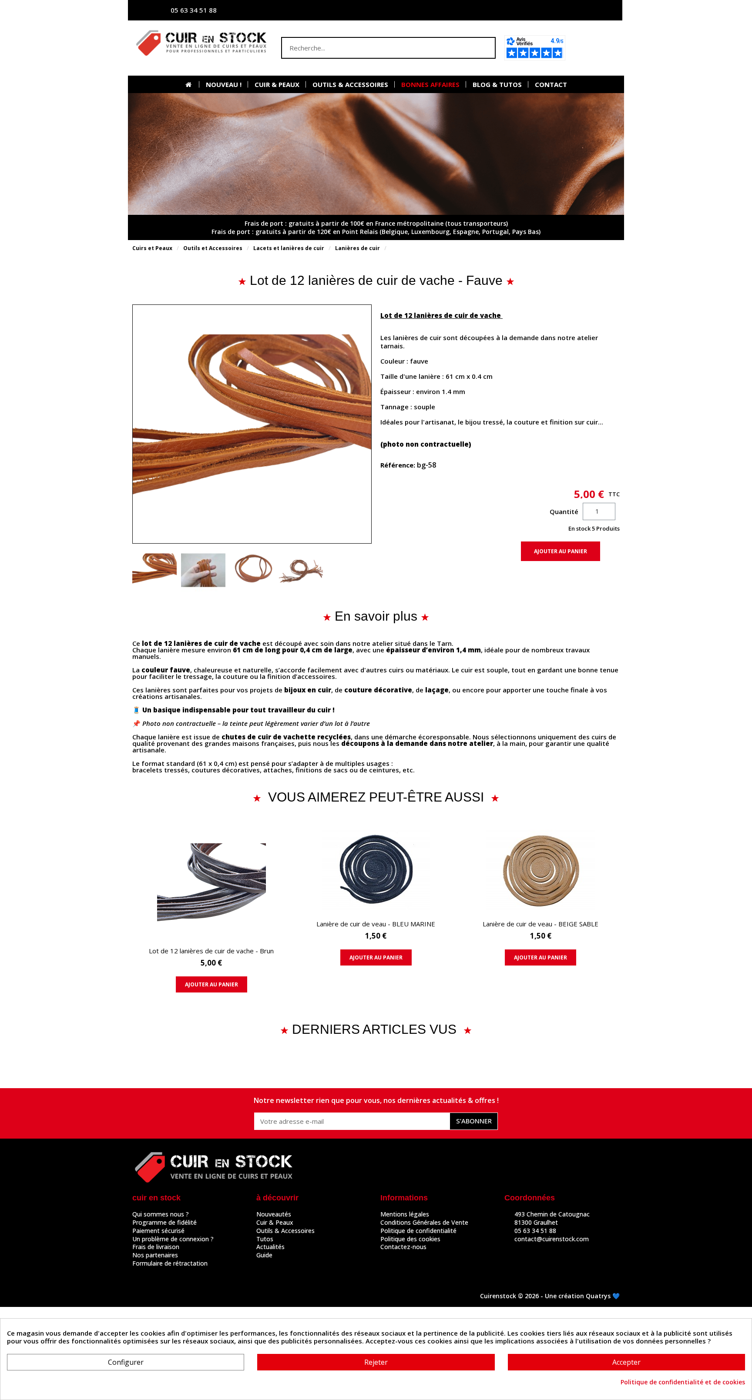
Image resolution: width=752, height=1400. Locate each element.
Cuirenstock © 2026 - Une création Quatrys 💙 (550, 1296)
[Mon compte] (530, 10)
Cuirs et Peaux (152, 248)
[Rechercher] (484, 48)
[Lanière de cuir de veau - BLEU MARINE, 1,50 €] (376, 899)
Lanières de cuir (357, 248)
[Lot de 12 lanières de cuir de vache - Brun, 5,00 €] (211, 913)
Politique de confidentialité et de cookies (683, 1382)
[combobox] (371, 48)
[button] (595, 47)
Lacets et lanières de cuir (288, 248)
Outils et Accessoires (212, 248)
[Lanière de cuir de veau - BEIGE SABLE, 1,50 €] (541, 899)
